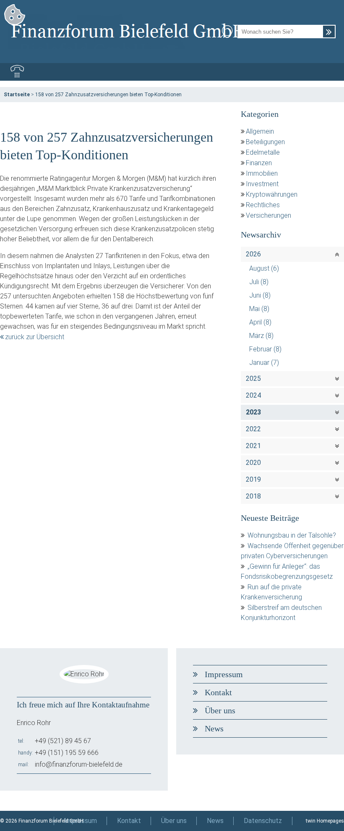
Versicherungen (268, 215)
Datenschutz (263, 821)
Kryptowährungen (271, 194)
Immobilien (262, 173)
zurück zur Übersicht (34, 337)
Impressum (224, 674)
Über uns (220, 710)
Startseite (17, 95)
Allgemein (260, 131)
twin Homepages (325, 821)
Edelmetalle (263, 152)
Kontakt (218, 692)
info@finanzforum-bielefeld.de (78, 764)
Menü (327, 72)
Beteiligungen (265, 142)
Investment (262, 184)
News (214, 728)
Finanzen (259, 163)
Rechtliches (263, 205)
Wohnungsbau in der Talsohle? (292, 535)
